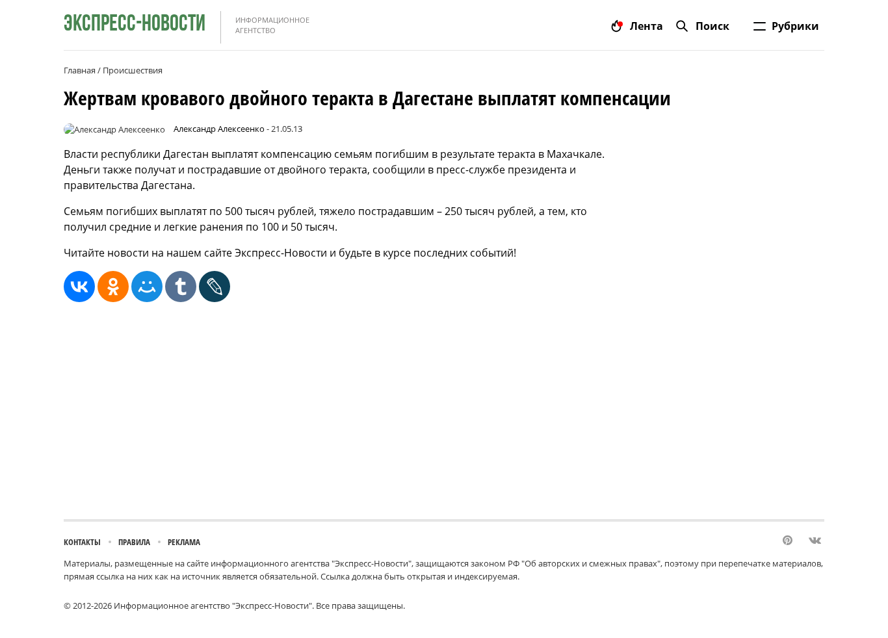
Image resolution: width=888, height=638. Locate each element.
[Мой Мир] (147, 286)
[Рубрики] (759, 25)
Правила (134, 542)
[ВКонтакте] (79, 286)
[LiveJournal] (214, 286)
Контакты (82, 542)
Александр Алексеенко (219, 128)
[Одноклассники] (113, 286)
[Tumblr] (180, 286)
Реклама (184, 542)
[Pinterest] (788, 540)
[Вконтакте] (814, 541)
